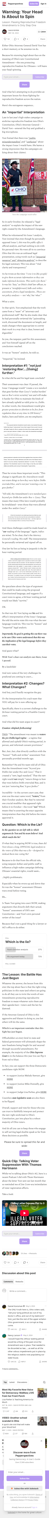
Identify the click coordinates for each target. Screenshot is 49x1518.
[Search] (44, 1382)
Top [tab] (5, 1382)
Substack (12, 1512)
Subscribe (34, 4)
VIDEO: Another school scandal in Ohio (14, 1419)
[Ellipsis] (46, 1306)
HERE (10, 1079)
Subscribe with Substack (26, 1488)
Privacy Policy (33, 1500)
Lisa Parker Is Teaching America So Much (17, 1400)
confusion (31, 142)
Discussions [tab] (22, 1382)
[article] (24, 1400)
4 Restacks (33, 1253)
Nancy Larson (14, 1335)
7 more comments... (10, 1369)
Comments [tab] (8, 1281)
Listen (43, 32)
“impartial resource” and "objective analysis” (23, 258)
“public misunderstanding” (19, 139)
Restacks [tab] (19, 1281)
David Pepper (13, 30)
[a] (42, 1393)
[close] (41, 1441)
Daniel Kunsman (15, 1306)
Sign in (43, 4)
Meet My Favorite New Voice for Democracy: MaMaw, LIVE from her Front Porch (18, 1392)
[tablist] (13, 1281)
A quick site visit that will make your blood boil (16, 1425)
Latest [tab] (12, 1382)
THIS (4, 734)
